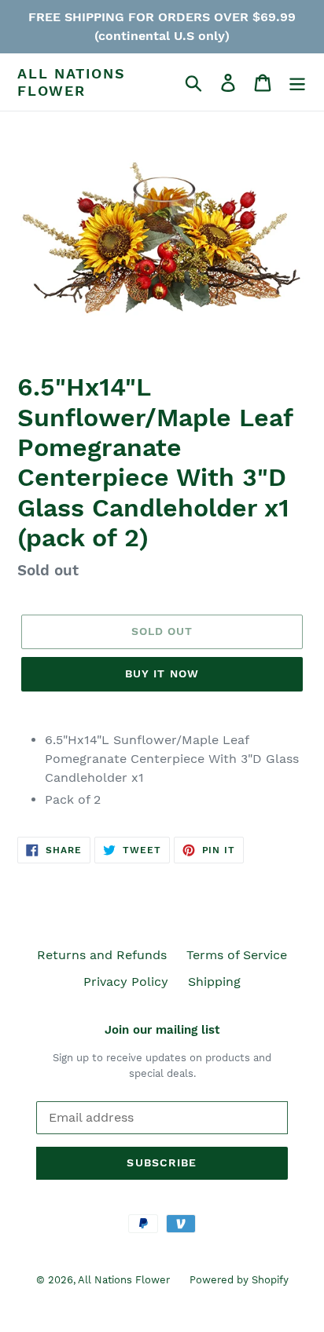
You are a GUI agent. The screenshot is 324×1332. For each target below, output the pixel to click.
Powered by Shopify (239, 1280)
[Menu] (297, 82)
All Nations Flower (71, 82)
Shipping (214, 981)
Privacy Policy (125, 981)
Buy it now (162, 673)
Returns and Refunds (102, 954)
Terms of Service (236, 954)
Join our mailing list (162, 1030)
